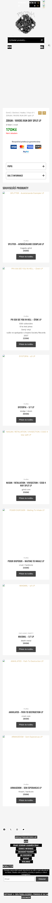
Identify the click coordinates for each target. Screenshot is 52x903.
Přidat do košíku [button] (26, 257)
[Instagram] (12, 4)
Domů (8, 113)
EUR (35, 4)
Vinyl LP (30, 113)
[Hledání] (41, 40)
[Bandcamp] (16, 4)
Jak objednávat (26, 855)
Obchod (15, 113)
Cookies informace (26, 848)
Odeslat (42, 879)
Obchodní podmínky (26, 851)
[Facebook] (4, 4)
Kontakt (26, 858)
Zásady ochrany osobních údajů (26, 845)
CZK (38, 4)
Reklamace (26, 861)
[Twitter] (8, 4)
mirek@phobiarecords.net (26, 837)
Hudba (22, 113)
